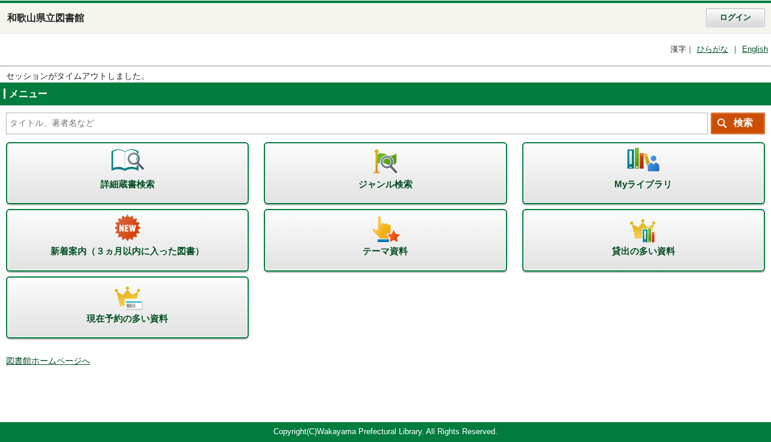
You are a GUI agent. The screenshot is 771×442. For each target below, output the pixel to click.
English (755, 49)
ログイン (735, 17)
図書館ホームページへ (48, 361)
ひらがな (712, 49)
